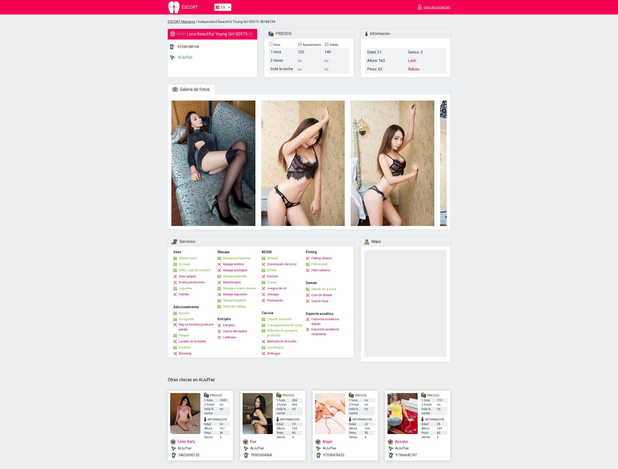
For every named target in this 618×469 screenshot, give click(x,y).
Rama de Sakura (234, 306)
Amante (272, 258)
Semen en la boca (323, 289)
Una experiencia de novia (284, 325)
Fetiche (184, 294)
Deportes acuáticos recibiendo (325, 331)
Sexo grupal (187, 276)
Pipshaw (185, 347)
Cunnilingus (275, 347)
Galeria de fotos (194, 89)
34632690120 (188, 455)
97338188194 (188, 47)
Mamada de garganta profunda (282, 333)
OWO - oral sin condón (194, 270)
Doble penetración (192, 282)
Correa (271, 282)
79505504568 (261, 455)
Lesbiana (229, 337)
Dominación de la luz (281, 264)
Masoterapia (232, 282)
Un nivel (184, 264)
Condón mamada (279, 319)
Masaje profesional (236, 258)
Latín (412, 60)
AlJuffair (184, 57)
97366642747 (406, 455)
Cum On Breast (321, 295)
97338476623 (333, 455)
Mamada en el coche (281, 341)
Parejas (184, 335)
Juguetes (185, 288)
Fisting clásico (321, 258)
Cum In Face (319, 301)
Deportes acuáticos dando (325, 321)
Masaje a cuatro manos (239, 288)
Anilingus (273, 353)
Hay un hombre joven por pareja (196, 327)
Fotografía (186, 319)
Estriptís (228, 325)
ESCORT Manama (181, 22)
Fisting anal (319, 264)
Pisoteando (275, 300)
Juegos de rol (277, 288)
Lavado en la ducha (192, 341)
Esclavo (272, 276)
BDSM (271, 270)
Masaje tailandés (235, 276)
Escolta (184, 313)
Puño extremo (320, 270)
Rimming (185, 353)
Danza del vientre (235, 331)
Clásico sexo (188, 258)
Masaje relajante (234, 300)
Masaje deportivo (235, 294)
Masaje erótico (233, 264)
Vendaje (273, 294)
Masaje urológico (235, 270)
